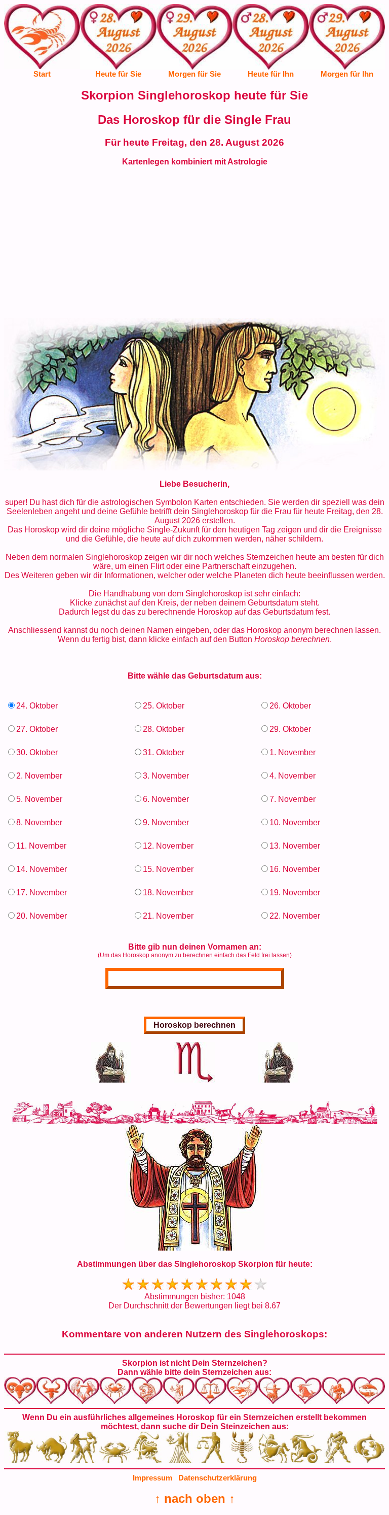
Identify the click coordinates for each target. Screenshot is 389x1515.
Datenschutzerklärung (217, 1477)
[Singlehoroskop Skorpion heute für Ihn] (270, 44)
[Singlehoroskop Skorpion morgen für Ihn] (347, 44)
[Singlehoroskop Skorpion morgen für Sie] (194, 44)
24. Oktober (37, 705)
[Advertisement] (194, 247)
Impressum (152, 1477)
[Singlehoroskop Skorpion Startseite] (42, 66)
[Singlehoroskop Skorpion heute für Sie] (118, 44)
